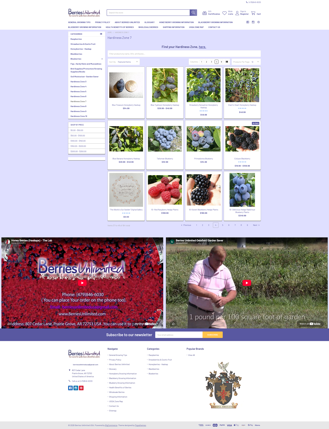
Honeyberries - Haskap (81, 49)
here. (202, 47)
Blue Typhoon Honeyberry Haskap (165, 105)
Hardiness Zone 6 (78, 96)
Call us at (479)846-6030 (82, 381)
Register (244, 14)
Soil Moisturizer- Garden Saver (85, 76)
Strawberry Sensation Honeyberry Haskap (203, 106)
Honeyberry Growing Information (176, 22)
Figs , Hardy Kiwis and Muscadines (86, 64)
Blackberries (76, 54)
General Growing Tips (79, 22)
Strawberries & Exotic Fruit (83, 44)
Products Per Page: (241, 62)
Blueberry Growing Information (84, 27)
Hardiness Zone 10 (79, 116)
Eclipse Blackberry (242, 158)
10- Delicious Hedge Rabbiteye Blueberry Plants (242, 210)
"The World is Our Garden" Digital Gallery (126, 209)
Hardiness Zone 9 (78, 111)
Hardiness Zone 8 (78, 106)
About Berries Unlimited (127, 22)
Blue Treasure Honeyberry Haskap (126, 105)
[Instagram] (253, 22)
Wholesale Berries (148, 27)
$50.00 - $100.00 (78, 135)
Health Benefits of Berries (120, 27)
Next (255, 225)
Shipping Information (173, 27)
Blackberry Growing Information (215, 22)
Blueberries (76, 59)
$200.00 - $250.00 (78, 151)
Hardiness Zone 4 (78, 86)
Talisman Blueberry (165, 158)
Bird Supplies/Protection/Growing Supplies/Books (86, 70)
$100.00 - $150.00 (78, 141)
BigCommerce (111, 425)
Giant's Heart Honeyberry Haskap (242, 105)
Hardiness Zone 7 (78, 101)
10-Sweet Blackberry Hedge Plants (203, 209)
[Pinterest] (258, 22)
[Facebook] (247, 22)
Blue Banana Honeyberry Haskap (126, 158)
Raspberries (76, 39)
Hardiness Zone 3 (78, 81)
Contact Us (214, 27)
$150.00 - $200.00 (78, 146)
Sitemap (112, 410)
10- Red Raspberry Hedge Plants (164, 209)
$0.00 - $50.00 (77, 130)
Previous (187, 225)
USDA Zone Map (196, 27)
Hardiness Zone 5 (78, 91)
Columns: (194, 61)
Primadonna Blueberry (203, 158)
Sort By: (112, 62)
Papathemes (140, 425)
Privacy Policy (102, 22)
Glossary (149, 22)
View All (191, 355)
